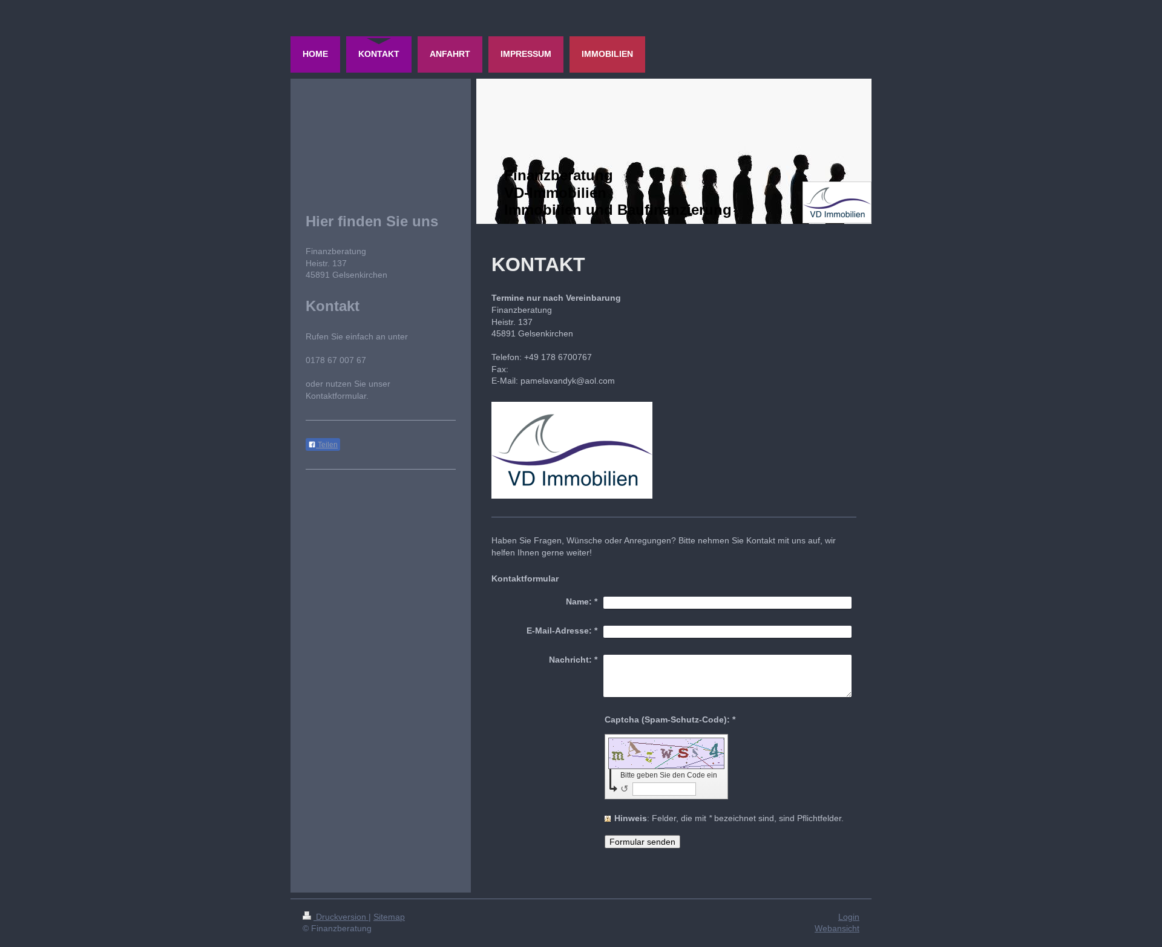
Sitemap (389, 917)
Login (848, 917)
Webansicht (837, 928)
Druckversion (341, 917)
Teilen (327, 445)
